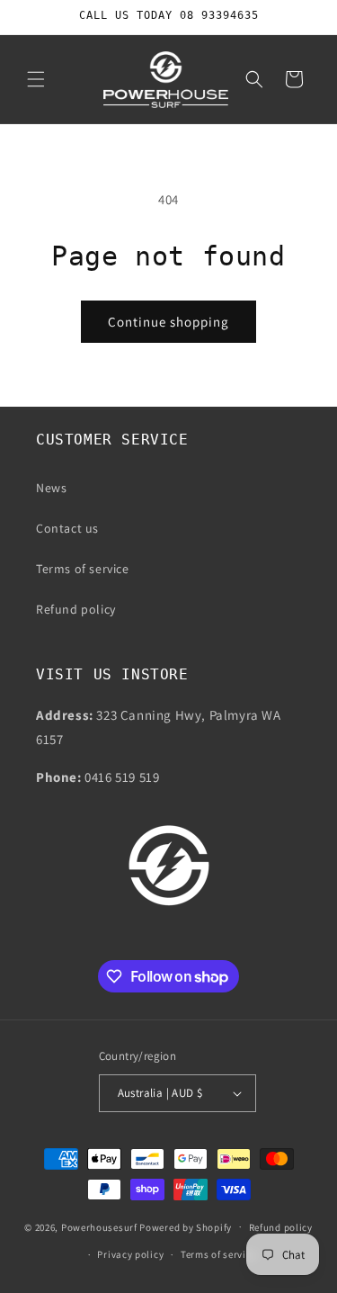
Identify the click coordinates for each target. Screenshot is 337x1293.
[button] (36, 79)
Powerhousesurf (99, 1226)
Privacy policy (130, 1254)
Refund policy (76, 609)
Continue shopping (168, 321)
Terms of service (82, 569)
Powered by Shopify (185, 1226)
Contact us (67, 528)
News (51, 488)
